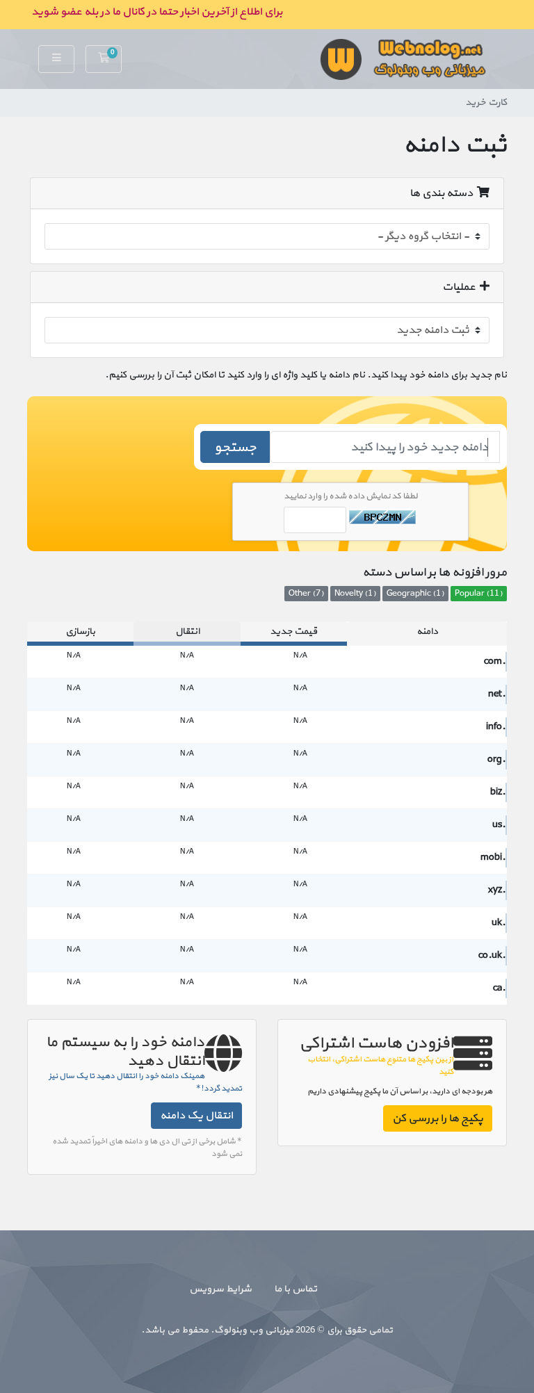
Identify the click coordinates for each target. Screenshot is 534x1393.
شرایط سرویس (220, 1289)
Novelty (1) (355, 593)
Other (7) (306, 593)
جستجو (235, 447)
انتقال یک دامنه (196, 1115)
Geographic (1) (415, 593)
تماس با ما (295, 1289)
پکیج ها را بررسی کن (437, 1118)
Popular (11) (479, 593)
